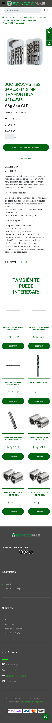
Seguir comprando (27, 158)
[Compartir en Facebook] (21, 262)
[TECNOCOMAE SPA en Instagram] (26, 552)
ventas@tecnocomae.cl (16, 675)
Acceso (7, 620)
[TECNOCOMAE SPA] (26, 3)
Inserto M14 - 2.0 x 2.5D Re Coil (39, 438)
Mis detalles (9, 624)
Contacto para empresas (14, 588)
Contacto (8, 584)
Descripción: (12, 167)
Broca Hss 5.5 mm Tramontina (13, 383)
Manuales (44, 17)
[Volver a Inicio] (3, 17)
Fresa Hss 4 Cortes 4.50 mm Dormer (13, 438)
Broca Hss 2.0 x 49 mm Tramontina (13, 328)
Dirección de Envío (12, 633)
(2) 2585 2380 (12, 670)
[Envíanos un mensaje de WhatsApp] (45, 716)
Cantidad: (10, 131)
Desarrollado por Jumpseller (31, 701)
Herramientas (29, 17)
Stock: (8, 125)
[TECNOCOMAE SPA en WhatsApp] (31, 552)
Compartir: (11, 262)
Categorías (13, 17)
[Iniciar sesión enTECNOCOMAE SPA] (49, 43)
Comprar (13, 346)
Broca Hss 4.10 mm (39, 383)
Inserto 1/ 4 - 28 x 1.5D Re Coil (13, 493)
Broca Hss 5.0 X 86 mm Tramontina (39, 328)
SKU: (7, 119)
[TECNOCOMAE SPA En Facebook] (21, 552)
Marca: (8, 112)
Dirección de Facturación (14, 628)
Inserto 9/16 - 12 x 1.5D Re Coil (39, 493)
